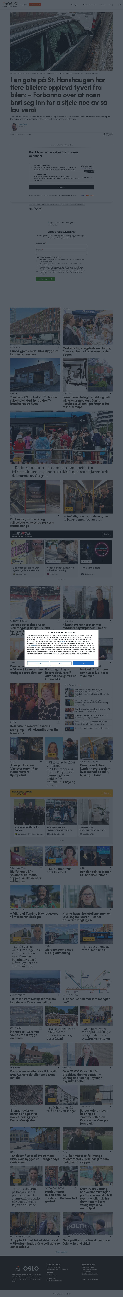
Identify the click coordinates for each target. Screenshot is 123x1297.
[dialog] (61, 648)
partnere (62, 641)
